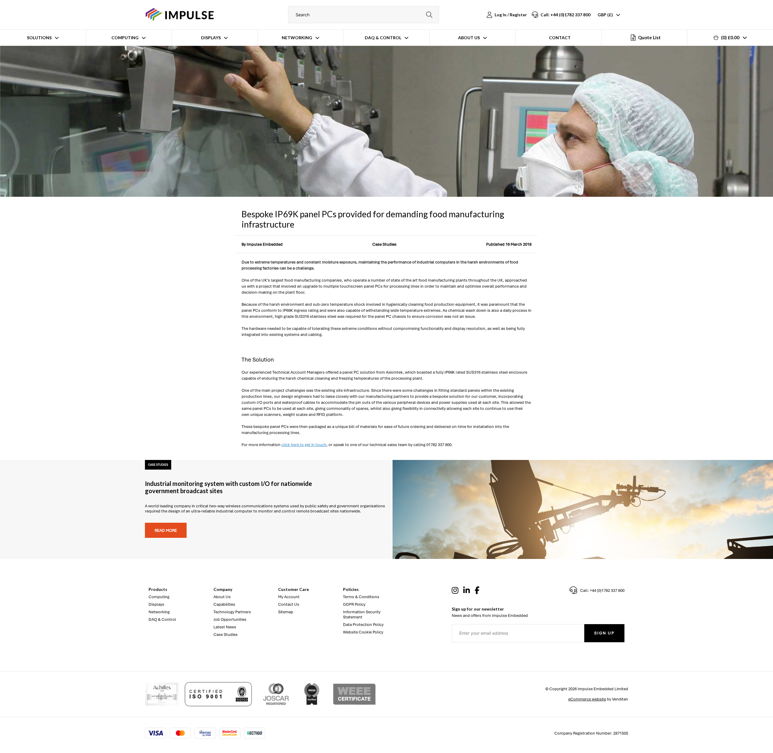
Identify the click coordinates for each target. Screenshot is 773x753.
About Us (469, 37)
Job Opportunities (229, 619)
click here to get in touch (303, 444)
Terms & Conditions (361, 596)
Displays (211, 37)
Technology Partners (232, 611)
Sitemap (285, 611)
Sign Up (604, 633)
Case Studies (384, 244)
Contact (560, 37)
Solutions (39, 37)
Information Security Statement (361, 614)
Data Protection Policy (363, 624)
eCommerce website (587, 699)
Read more (166, 530)
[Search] (429, 14)
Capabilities (224, 604)
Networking (297, 37)
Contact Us (288, 604)
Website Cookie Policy (363, 632)
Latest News (224, 627)
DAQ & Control (383, 37)
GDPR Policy (354, 604)
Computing (125, 37)
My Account (289, 596)
